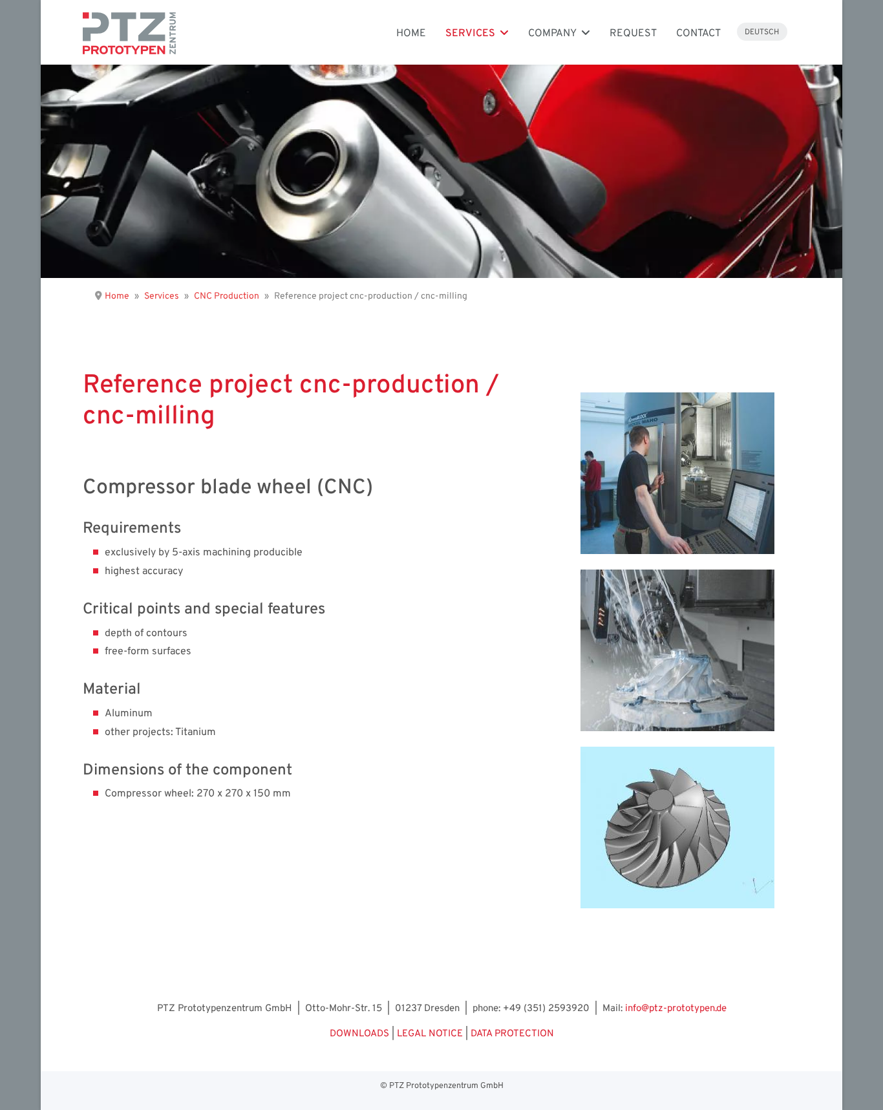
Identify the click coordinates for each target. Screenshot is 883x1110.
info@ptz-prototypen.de (676, 1009)
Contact (698, 33)
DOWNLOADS (359, 1034)
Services (470, 33)
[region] (441, 171)
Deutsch (762, 32)
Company (552, 33)
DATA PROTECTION (512, 1034)
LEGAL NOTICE (430, 1034)
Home (411, 33)
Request (633, 33)
